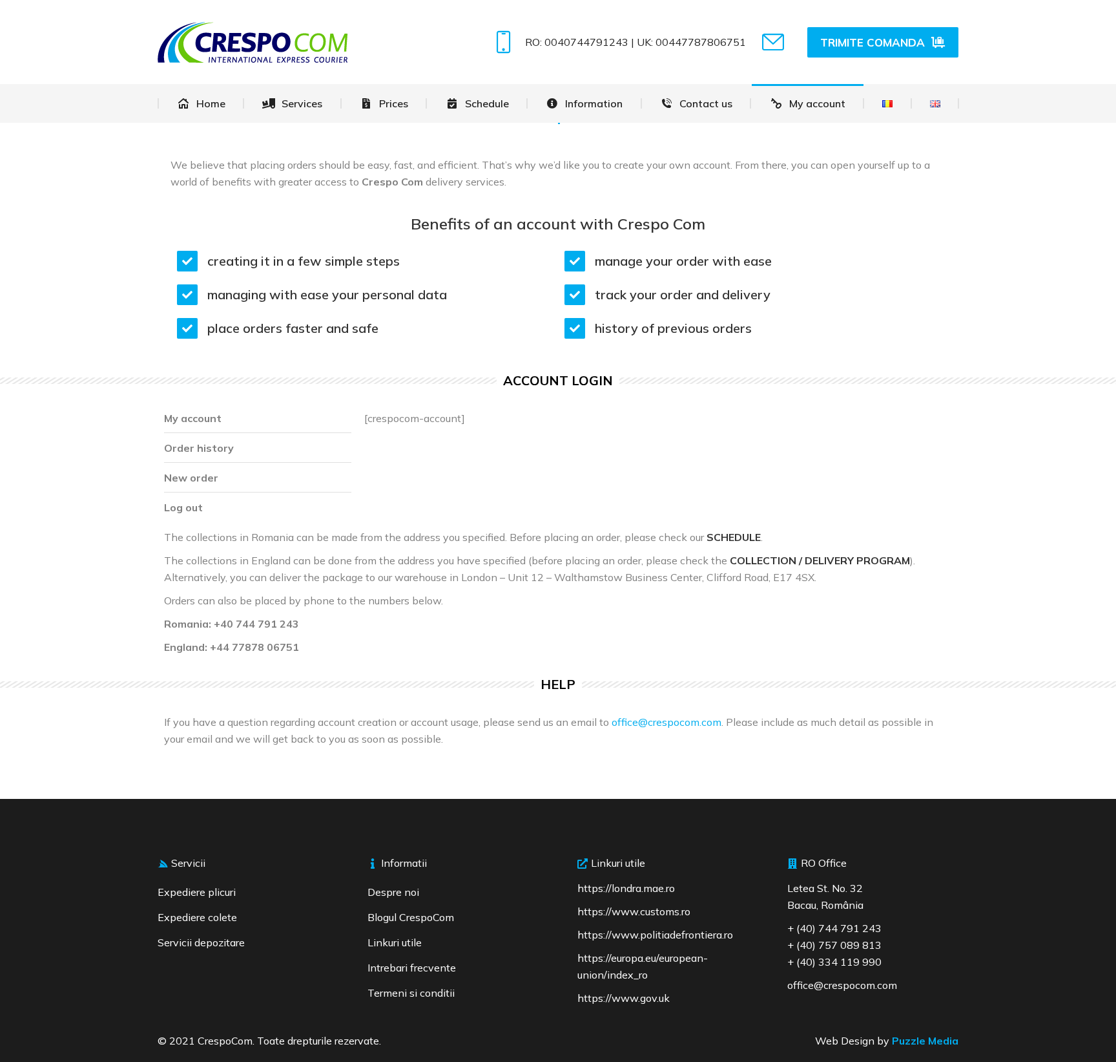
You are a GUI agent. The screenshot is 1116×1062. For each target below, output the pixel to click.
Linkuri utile (394, 942)
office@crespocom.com (666, 722)
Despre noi (393, 892)
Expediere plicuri (197, 892)
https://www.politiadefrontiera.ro (655, 934)
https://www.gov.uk (623, 998)
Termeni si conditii (411, 992)
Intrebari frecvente (411, 967)
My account (193, 418)
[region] (168, 968)
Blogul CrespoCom (410, 917)
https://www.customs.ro (633, 911)
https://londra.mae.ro (626, 888)
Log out (183, 507)
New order (191, 477)
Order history (199, 447)
